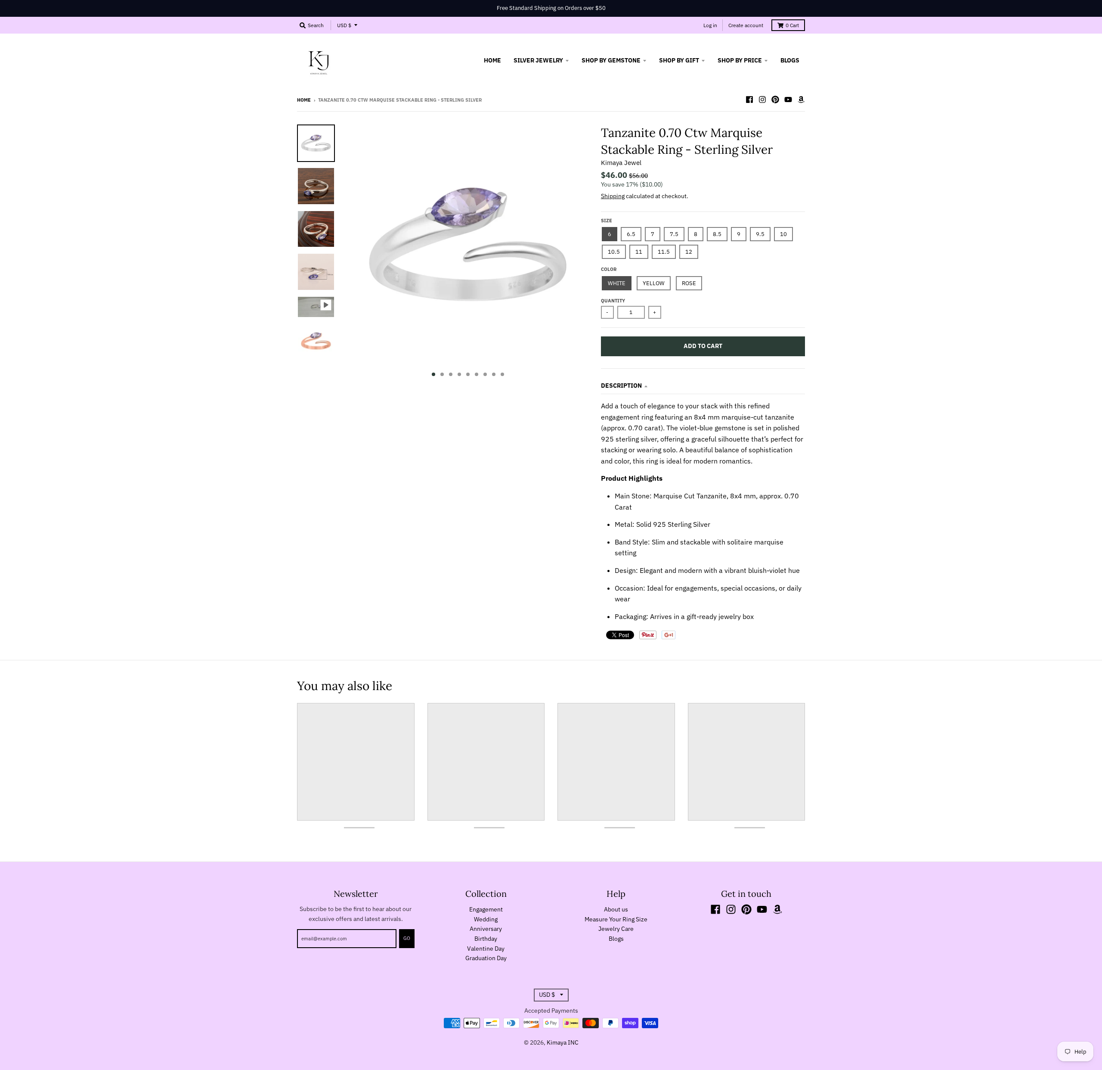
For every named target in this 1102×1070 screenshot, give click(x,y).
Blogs (616, 938)
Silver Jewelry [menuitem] (538, 60)
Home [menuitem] (492, 60)
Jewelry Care (616, 929)
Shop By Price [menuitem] (740, 60)
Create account (745, 25)
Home (304, 100)
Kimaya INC (563, 1042)
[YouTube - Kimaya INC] (788, 99)
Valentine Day (486, 948)
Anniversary (486, 929)
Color (608, 269)
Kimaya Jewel (621, 163)
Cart (792, 25)
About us (616, 909)
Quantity (613, 301)
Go (406, 938)
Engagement (486, 909)
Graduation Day (486, 958)
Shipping (613, 196)
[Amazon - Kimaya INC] (801, 99)
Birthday (485, 938)
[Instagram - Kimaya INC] (762, 99)
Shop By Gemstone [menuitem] (611, 60)
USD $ (344, 25)
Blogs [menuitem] (789, 60)
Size (606, 221)
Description (621, 385)
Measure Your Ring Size (616, 919)
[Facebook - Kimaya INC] (749, 99)
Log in (710, 25)
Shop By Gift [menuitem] (679, 60)
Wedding (486, 919)
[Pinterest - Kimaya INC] (775, 99)
